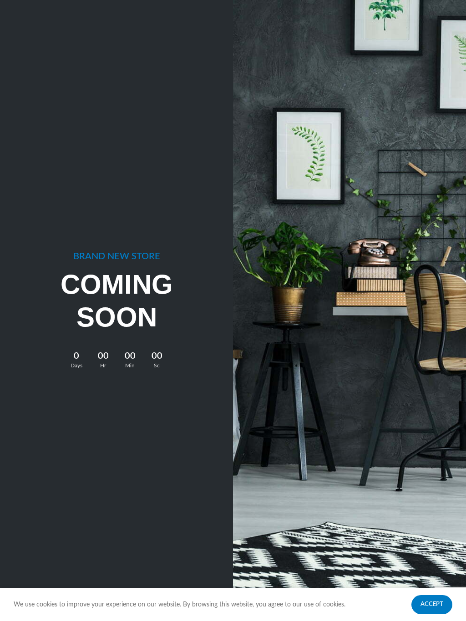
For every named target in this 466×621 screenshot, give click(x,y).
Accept (431, 604)
